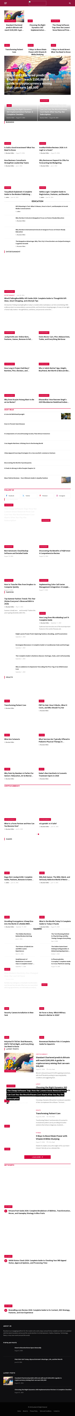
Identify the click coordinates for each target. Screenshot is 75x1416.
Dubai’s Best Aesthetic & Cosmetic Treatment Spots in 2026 (53, 774)
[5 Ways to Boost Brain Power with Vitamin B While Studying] (37, 41)
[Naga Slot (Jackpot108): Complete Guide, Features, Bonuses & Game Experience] (20, 858)
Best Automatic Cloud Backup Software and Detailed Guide (16, 552)
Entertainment (9, 291)
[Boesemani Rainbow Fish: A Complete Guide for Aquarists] (55, 1029)
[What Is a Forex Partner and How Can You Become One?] (55, 805)
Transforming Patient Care (14, 50)
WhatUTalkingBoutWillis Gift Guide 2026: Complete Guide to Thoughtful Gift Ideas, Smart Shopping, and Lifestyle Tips (35, 299)
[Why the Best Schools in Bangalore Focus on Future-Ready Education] (9, 221)
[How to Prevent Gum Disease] (66, 426)
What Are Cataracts (12, 739)
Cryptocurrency (10, 21)
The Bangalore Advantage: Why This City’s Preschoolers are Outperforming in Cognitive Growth (43, 242)
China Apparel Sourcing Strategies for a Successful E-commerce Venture (29, 453)
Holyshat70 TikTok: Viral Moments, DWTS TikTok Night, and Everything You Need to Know (19, 1044)
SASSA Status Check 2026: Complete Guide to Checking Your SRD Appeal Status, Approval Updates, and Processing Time (37, 1261)
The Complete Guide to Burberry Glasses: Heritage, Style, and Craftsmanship (43, 656)
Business (7, 143)
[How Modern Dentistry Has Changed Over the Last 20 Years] (56, 976)
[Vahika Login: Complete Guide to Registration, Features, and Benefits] (55, 179)
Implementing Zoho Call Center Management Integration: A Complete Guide (54, 585)
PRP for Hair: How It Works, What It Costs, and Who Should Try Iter (53, 706)
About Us (25, 1411)
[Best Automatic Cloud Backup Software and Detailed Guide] (20, 537)
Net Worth (8, 1206)
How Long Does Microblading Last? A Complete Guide (54, 618)
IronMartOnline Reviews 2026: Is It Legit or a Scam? (53, 148)
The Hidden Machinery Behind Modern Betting (24, 935)
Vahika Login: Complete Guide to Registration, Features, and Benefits (54, 193)
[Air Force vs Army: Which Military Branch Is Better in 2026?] (55, 1000)
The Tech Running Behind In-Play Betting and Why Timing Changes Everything (61, 936)
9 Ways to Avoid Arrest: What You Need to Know (61, 50)
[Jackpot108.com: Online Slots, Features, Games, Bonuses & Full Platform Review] (20, 323)
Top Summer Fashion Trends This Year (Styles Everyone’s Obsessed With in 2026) (19, 601)
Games (7, 873)
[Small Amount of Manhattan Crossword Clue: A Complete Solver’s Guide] (9, 962)
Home (6, 1008)
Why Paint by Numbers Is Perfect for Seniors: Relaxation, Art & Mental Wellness (18, 774)
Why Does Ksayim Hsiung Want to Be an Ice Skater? (19, 400)
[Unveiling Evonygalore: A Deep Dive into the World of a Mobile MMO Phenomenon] (20, 903)
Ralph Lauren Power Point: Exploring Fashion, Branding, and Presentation (41, 634)
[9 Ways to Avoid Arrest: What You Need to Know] (61, 41)
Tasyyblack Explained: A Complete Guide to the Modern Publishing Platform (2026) (18, 193)
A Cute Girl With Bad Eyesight (14, 414)
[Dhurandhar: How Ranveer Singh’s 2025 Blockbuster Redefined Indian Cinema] (55, 386)
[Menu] (5, 3)
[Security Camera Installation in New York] (20, 1000)
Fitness (30, 45)
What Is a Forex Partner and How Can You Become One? (54, 824)
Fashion (42, 613)
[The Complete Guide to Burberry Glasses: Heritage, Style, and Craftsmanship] (9, 659)
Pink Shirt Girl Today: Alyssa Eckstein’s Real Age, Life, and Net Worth (38, 1359)
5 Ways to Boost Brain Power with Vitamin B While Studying (37, 52)
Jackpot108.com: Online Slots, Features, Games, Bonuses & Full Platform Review (17, 338)
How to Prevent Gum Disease (14, 424)
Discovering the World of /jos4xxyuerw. (18, 463)
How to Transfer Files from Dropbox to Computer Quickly (20, 585)
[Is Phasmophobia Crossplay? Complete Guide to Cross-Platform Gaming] (45, 962)
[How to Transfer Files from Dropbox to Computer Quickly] (20, 571)
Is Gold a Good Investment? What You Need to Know (19, 148)
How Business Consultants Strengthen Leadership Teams (16, 161)
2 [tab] (38, 834)
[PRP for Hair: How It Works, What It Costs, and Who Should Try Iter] (55, 691)
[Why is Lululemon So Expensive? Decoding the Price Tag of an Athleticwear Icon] (9, 670)
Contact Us (56, 1411)
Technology (55, 21)
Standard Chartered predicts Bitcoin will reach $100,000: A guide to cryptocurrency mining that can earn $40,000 (14, 27)
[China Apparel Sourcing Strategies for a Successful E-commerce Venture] (66, 455)
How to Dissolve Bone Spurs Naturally (28, 1348)
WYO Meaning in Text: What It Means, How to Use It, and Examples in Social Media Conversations (42, 207)
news (41, 1008)
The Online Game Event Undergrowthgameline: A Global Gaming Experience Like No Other (60, 948)
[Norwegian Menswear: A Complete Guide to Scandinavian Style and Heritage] (9, 648)
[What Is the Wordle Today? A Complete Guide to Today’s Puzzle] (55, 903)
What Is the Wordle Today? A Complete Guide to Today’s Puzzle (55, 922)
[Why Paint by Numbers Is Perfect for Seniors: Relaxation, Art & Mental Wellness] (20, 759)
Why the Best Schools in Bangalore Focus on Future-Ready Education (40, 218)
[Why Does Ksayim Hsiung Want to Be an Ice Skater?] (20, 386)
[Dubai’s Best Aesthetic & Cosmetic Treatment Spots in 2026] (55, 759)
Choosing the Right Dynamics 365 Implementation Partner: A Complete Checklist (37, 27)
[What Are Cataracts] (20, 725)
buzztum (34, 1407)
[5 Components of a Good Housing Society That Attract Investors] (66, 435)
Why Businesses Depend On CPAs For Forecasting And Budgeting (54, 161)
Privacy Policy (34, 1411)
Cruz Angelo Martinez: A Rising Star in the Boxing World (23, 443)
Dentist (44, 984)
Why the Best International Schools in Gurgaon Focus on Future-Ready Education (40, 231)
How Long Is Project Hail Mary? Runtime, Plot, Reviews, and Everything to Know (16, 369)
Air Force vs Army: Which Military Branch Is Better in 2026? (52, 1013)
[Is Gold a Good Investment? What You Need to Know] (20, 135)
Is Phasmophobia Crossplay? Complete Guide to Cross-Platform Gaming (61, 961)
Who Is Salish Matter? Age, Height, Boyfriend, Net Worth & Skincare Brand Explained (55, 369)
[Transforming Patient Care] (14, 41)
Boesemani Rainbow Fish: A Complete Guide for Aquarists (54, 1042)
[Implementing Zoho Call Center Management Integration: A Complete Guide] (55, 571)
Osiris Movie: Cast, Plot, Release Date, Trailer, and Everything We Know (54, 338)
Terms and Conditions (45, 1411)
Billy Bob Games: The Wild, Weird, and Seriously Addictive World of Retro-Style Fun (54, 878)
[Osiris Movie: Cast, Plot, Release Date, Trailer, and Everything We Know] (55, 323)
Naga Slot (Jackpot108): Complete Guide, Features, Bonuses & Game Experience (18, 878)
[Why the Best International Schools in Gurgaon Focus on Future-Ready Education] (9, 232)
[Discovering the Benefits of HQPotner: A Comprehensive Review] (55, 537)
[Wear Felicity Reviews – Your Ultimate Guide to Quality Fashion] (66, 480)
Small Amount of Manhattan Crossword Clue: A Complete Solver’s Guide (25, 961)
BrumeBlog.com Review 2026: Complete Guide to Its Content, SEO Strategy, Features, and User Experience (39, 1311)
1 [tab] (37, 834)
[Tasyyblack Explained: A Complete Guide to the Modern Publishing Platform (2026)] (20, 179)
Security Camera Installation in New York (18, 1013)
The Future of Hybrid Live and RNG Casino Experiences (24, 948)
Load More (36, 1157)
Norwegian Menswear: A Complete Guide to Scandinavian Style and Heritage (42, 645)
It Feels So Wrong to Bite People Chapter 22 (19, 468)
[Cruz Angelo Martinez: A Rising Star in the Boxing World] (66, 445)
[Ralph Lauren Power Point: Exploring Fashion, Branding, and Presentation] (9, 637)
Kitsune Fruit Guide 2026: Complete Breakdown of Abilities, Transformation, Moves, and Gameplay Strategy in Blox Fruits (40, 1212)
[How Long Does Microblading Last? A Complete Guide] (55, 605)
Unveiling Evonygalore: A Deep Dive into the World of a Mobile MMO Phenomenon (18, 922)
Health (7, 45)
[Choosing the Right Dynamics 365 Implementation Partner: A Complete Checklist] (37, 16)
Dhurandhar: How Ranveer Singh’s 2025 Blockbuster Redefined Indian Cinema (53, 400)
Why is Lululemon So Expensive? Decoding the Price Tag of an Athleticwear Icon (42, 668)
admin (7, 197)
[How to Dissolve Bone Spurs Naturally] (8, 1350)
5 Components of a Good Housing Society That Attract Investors (27, 434)
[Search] (70, 3)
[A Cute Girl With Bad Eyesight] (66, 416)
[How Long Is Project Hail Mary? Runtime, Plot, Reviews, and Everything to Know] (20, 354)
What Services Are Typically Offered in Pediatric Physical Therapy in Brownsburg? (54, 740)
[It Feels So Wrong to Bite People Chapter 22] (66, 470)
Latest (30, 21)
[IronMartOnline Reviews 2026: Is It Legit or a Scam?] (55, 135)
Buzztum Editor (10, 91)
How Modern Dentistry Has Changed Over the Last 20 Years (21, 974)
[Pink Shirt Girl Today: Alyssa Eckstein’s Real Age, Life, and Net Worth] (8, 1362)
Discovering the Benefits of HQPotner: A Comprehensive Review (55, 552)
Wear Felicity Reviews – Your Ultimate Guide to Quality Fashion (26, 478)
